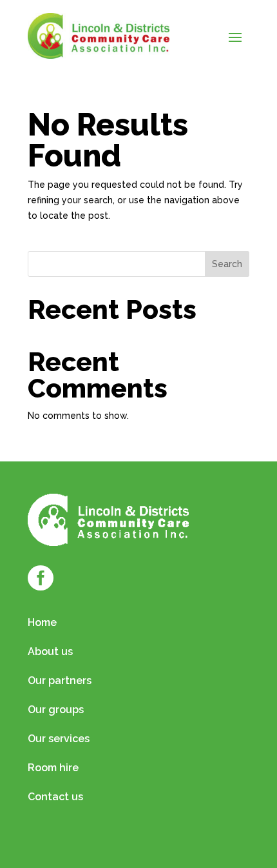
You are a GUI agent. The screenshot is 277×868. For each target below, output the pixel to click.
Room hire (53, 768)
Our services (59, 739)
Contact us (55, 797)
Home (42, 623)
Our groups (56, 710)
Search (227, 264)
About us (50, 652)
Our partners (59, 681)
